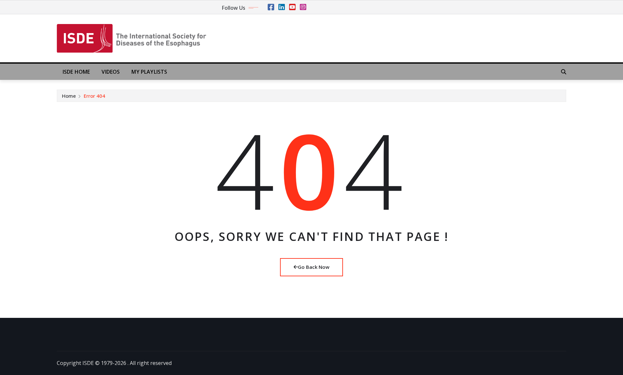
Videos (111, 71)
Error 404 (94, 96)
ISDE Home (76, 71)
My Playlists (149, 71)
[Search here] (563, 71)
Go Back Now (313, 267)
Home (69, 96)
